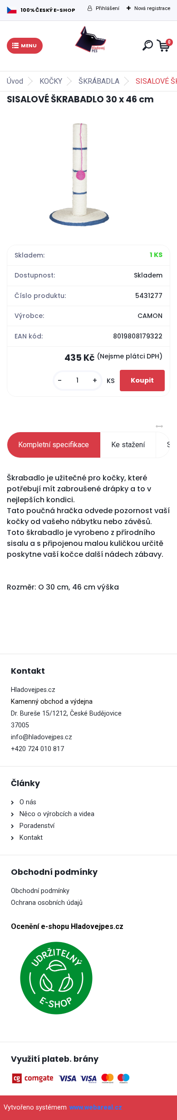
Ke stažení (128, 444)
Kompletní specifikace (53, 444)
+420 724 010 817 (37, 749)
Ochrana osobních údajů (47, 903)
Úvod (15, 81)
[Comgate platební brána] (72, 1078)
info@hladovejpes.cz (41, 737)
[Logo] (90, 39)
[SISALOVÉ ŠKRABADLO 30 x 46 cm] (88, 174)
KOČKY (50, 81)
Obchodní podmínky (40, 891)
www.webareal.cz (95, 1107)
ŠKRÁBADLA (99, 81)
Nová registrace (152, 8)
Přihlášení (107, 8)
